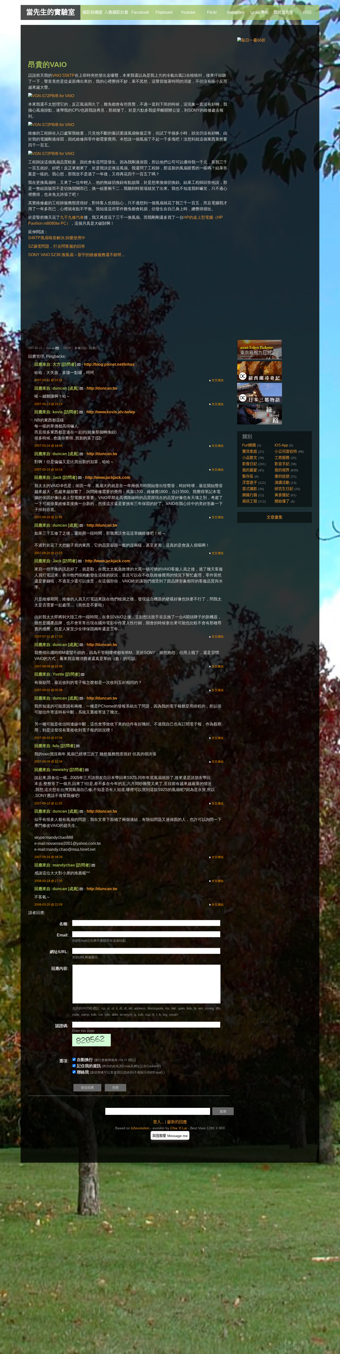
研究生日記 (284, 489)
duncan (50, 348)
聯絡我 (83, 1072)
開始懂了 (282, 501)
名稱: (63, 924)
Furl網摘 (249, 445)
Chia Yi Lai (178, 1128)
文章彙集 (275, 517)
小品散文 (249, 457)
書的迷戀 (282, 476)
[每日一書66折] (251, 40)
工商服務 (282, 457)
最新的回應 (177, 1122)
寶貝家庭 (249, 451)
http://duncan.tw (102, 388)
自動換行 (85, 1060)
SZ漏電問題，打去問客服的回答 (56, 246)
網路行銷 (249, 495)
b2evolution (140, 1128)
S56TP (68, 75)
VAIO (56, 75)
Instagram (235, 12)
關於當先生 (283, 12)
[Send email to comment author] (79, 364)
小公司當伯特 (286, 451)
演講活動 (282, 482)
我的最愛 (249, 470)
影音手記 (282, 464)
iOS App (281, 445)
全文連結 (218, 380)
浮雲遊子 (249, 482)
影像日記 (81, 348)
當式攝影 (249, 489)
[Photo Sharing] (51, 96)
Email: (62, 935)
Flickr (212, 12)
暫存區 (247, 476)
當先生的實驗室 (50, 12)
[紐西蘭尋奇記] (259, 380)
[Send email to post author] (57, 348)
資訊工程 (249, 501)
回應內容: (59, 968)
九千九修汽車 (72, 217)
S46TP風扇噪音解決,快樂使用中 (56, 238)
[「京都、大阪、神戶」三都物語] (259, 401)
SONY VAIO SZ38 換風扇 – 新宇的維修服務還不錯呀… (76, 255)
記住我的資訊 (89, 1066)
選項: (63, 1061)
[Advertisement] (118, 43)
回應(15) (94, 348)
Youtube (188, 12)
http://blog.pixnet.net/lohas (109, 364)
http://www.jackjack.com (107, 477)
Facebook (140, 12)
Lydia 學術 (259, 12)
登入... (158, 1122)
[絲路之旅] (259, 423)
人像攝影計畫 (116, 12)
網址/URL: (59, 952)
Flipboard (164, 12)
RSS (307, 12)
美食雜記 (282, 495)
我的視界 (282, 470)
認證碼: (61, 1026)
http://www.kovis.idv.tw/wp (110, 412)
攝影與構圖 (92, 12)
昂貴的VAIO (47, 65)
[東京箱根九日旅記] (259, 358)
